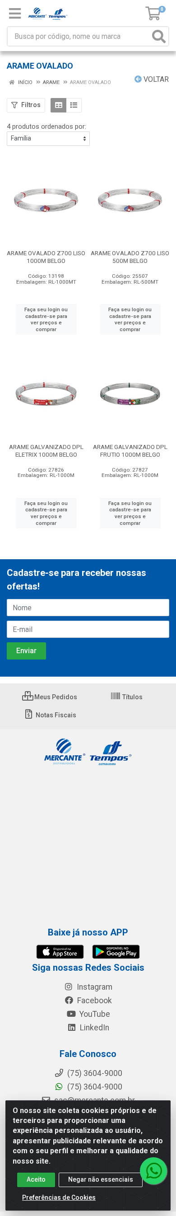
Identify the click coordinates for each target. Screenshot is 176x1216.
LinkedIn (93, 1027)
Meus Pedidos (55, 697)
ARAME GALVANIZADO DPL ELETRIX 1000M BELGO (46, 450)
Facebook (93, 1000)
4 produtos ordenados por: (46, 126)
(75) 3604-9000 (93, 1086)
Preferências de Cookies (59, 1197)
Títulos (132, 697)
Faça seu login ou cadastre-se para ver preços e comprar (46, 319)
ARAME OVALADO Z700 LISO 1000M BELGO (46, 256)
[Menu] (15, 13)
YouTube (94, 1014)
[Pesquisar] (158, 36)
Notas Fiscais (55, 715)
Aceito (36, 1179)
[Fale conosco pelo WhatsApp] (153, 1170)
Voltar (155, 79)
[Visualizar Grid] (58, 105)
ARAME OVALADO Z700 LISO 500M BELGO (130, 256)
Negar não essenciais (100, 1179)
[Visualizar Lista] (74, 105)
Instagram (93, 987)
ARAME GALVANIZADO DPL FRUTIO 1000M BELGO (130, 450)
